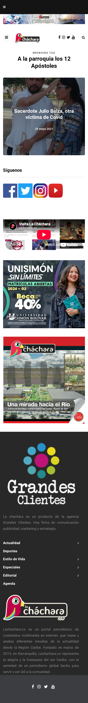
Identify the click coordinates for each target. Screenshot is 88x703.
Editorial (10, 575)
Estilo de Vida (14, 559)
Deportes (10, 551)
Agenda (9, 583)
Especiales (11, 567)
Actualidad (11, 543)
